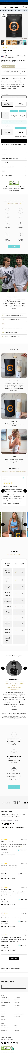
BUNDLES (16, 1003)
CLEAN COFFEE (17, 997)
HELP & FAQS (4, 1025)
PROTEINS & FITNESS (5, 999)
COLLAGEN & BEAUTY (5, 1000)
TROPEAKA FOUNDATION (18, 1014)
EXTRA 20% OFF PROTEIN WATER (8, 3)
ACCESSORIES (16, 1005)
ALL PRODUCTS (4, 997)
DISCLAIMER (16, 1030)
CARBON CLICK (17, 1016)
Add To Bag (14, 141)
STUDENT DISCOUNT (5, 1017)
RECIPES (3, 1013)
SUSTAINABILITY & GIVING (19, 1013)
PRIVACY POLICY (4, 1030)
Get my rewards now (7, 986)
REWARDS (3, 1016)
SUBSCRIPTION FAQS (5, 1027)
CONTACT (3, 1028)
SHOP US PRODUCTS (22, 1)
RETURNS (15, 1027)
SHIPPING (16, 1025)
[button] (8, 48)
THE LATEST (3, 1014)
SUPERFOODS (4, 1005)
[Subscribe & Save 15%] (20, 132)
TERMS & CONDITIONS (18, 1028)
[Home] (14, 7)
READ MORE (4, 91)
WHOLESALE (3, 1019)
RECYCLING (16, 1017)
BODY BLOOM (16, 1002)
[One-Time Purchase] (7, 132)
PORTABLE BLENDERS (18, 999)
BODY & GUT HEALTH (5, 1003)
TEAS (15, 1000)
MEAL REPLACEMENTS (5, 1002)
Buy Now (14, 246)
